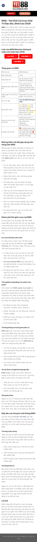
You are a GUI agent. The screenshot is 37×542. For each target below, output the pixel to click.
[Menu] (3, 5)
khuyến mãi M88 (20, 417)
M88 (3, 27)
